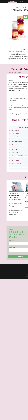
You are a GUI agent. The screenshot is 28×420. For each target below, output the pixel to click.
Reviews (16, 266)
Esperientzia (22, 266)
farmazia (11, 266)
